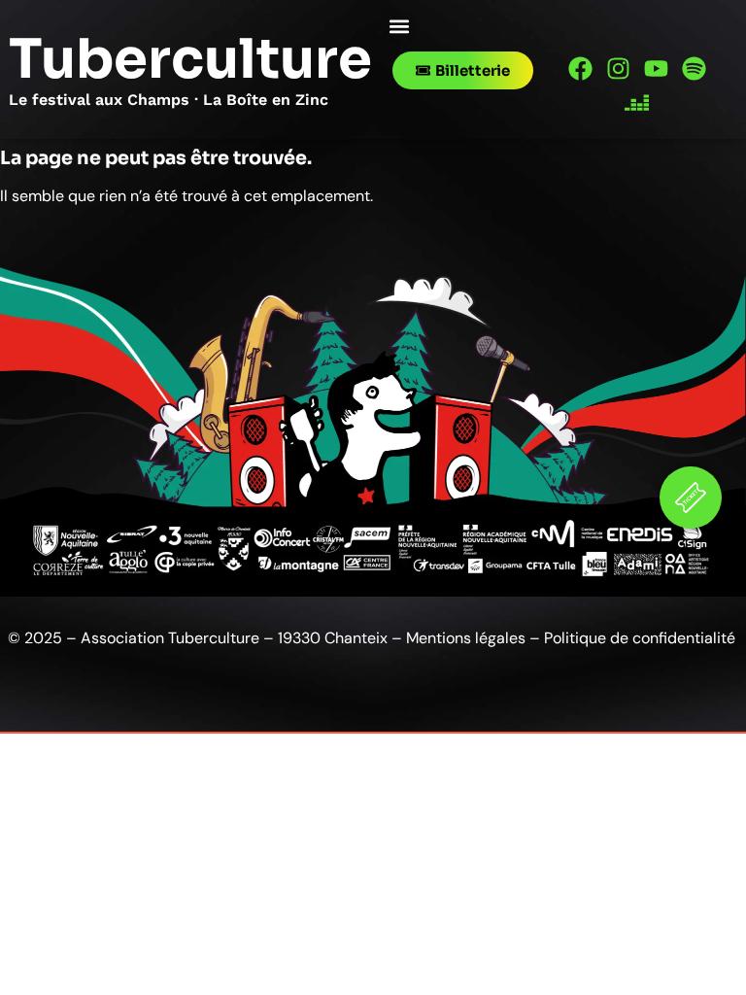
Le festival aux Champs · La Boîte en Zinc (168, 99)
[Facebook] (580, 68)
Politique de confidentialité (641, 638)
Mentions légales (466, 638)
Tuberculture (190, 59)
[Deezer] (637, 103)
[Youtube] (656, 68)
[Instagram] (618, 68)
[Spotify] (694, 68)
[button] (399, 26)
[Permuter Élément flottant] (691, 497)
